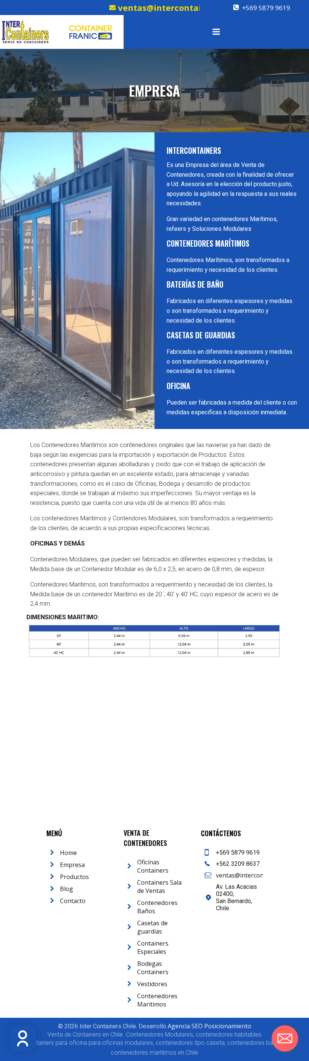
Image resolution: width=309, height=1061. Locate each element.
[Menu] (216, 32)
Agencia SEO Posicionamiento (209, 1026)
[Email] (285, 1038)
